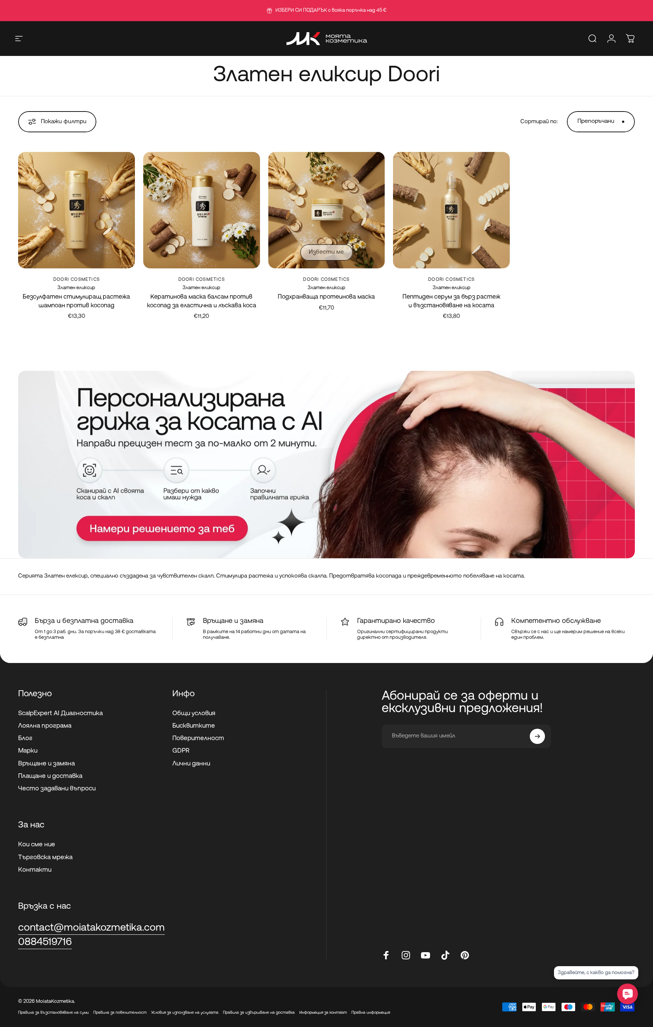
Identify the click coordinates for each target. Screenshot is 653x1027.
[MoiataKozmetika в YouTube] (425, 955)
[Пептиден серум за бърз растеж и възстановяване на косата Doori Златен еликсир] (451, 210)
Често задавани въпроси (57, 788)
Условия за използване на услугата (184, 1013)
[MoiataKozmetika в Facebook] (386, 955)
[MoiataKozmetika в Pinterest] (464, 955)
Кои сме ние (36, 844)
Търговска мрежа (45, 857)
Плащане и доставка (50, 776)
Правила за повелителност (120, 1013)
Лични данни (191, 764)
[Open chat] (627, 994)
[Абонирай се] (537, 736)
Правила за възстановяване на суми (53, 1013)
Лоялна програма (44, 726)
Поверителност (198, 738)
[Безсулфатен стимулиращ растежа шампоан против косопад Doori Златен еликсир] (76, 210)
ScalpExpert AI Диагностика (60, 713)
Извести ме (326, 252)
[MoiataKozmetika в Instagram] (405, 955)
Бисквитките (193, 726)
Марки (27, 751)
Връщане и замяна (46, 764)
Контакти (34, 870)
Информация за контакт (323, 1013)
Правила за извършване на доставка (259, 1013)
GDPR (180, 751)
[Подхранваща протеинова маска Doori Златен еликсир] (326, 210)
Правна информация (370, 1013)
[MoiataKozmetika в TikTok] (445, 955)
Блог (25, 738)
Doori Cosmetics (76, 279)
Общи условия (193, 713)
